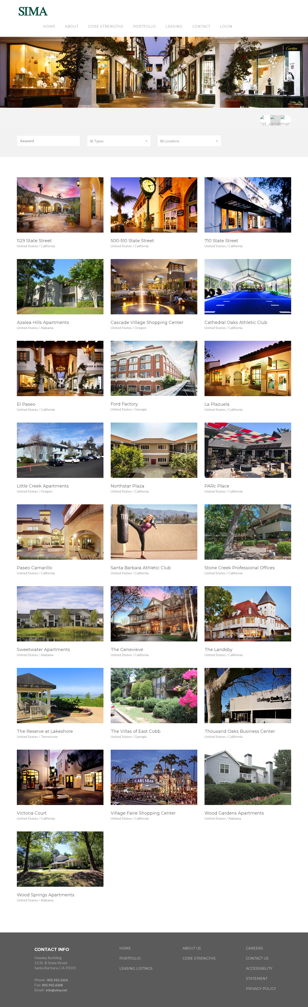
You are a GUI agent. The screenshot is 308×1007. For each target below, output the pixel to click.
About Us (192, 948)
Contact (201, 26)
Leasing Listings (136, 968)
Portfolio (144, 26)
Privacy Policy (261, 989)
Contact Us (257, 958)
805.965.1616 (57, 980)
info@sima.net (56, 990)
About (71, 26)
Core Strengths (105, 26)
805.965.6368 (52, 985)
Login (226, 26)
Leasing (174, 26)
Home (49, 26)
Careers (254, 948)
